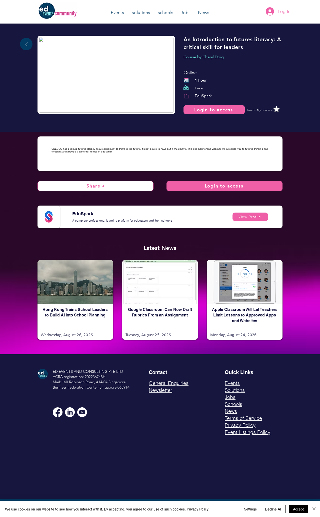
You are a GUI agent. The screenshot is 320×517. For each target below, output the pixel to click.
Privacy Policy (197, 508)
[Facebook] (57, 412)
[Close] (314, 509)
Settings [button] (250, 508)
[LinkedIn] (70, 412)
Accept (298, 508)
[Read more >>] (75, 290)
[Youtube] (82, 412)
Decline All (273, 508)
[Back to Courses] (26, 44)
